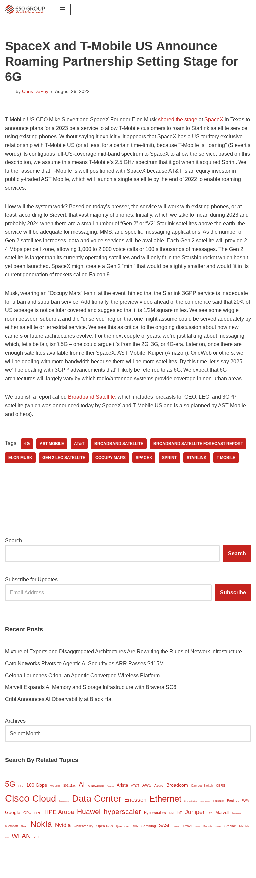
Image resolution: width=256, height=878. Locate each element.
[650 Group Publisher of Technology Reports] (25, 9)
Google (12, 812)
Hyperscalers (155, 813)
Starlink (197, 457)
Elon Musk (20, 457)
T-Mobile (226, 457)
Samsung (148, 826)
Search (13, 540)
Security (207, 826)
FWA (245, 800)
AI (82, 784)
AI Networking (96, 785)
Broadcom (177, 785)
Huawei (89, 811)
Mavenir (236, 813)
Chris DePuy (35, 91)
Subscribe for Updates (31, 579)
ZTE (37, 837)
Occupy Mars (110, 457)
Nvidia (63, 825)
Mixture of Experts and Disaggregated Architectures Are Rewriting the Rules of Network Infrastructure (123, 651)
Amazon (110, 786)
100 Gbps (36, 785)
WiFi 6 (7, 838)
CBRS (220, 785)
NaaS (24, 826)
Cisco (17, 798)
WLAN (21, 836)
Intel (171, 813)
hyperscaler (122, 811)
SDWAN (187, 826)
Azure (158, 785)
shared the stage (177, 119)
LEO (210, 813)
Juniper (195, 812)
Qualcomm (122, 826)
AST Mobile (52, 443)
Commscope (64, 801)
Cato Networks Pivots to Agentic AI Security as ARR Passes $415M (84, 663)
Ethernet (165, 799)
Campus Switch (202, 785)
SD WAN (197, 826)
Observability (83, 826)
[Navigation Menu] (63, 9)
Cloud (44, 798)
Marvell (222, 812)
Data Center (96, 798)
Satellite (176, 826)
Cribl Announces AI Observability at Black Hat (59, 699)
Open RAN (104, 826)
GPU (27, 813)
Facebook (218, 800)
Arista (122, 785)
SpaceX (213, 119)
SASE (165, 825)
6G (27, 443)
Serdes (218, 826)
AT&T (79, 443)
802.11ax (69, 785)
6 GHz (20, 786)
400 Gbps (55, 786)
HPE (37, 813)
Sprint (169, 457)
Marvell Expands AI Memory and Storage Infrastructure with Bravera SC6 (90, 687)
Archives (15, 721)
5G (10, 784)
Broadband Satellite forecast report (198, 443)
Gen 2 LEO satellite (63, 457)
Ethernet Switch (190, 801)
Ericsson (135, 800)
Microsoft (11, 826)
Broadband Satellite (91, 397)
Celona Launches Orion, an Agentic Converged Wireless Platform (82, 675)
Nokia (41, 824)
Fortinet (233, 800)
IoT (179, 813)
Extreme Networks (205, 801)
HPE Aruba (59, 811)
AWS (146, 785)
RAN (135, 826)
